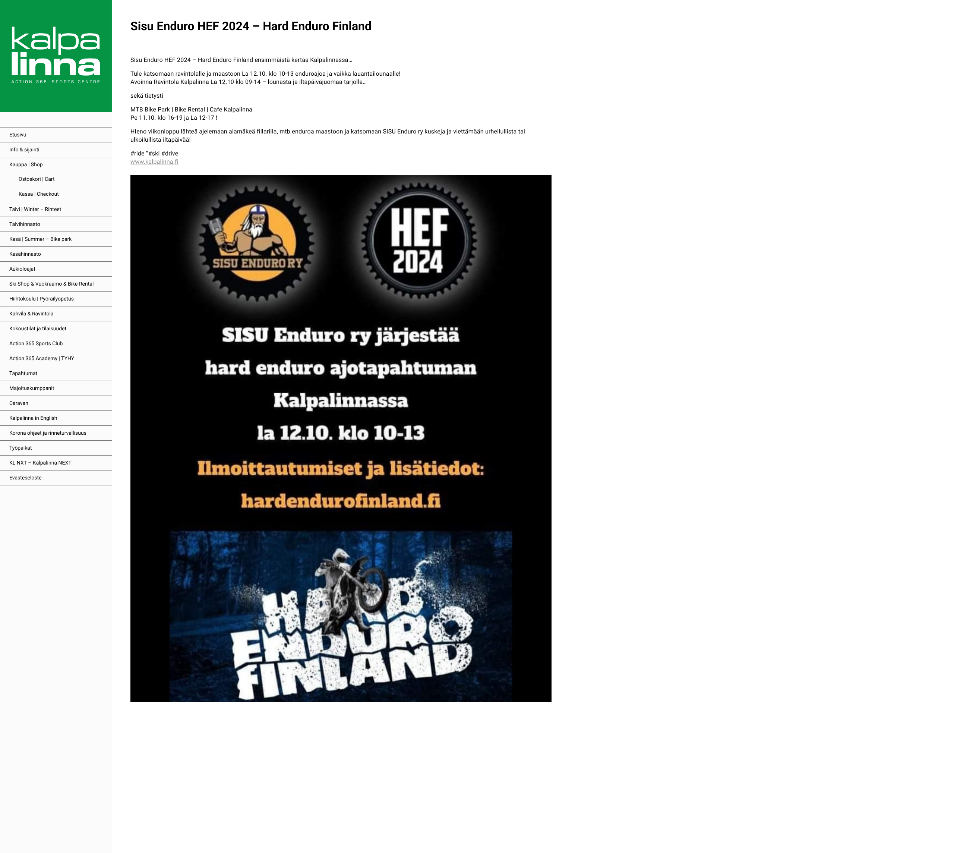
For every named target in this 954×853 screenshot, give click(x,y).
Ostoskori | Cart (37, 179)
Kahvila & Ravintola (31, 314)
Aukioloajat (22, 269)
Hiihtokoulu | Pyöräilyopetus (41, 299)
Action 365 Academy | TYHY (41, 359)
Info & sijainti (24, 150)
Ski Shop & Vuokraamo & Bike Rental (51, 284)
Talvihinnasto (24, 224)
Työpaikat (20, 448)
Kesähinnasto (25, 254)
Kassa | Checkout (39, 194)
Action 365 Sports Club (36, 344)
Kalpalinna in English (33, 418)
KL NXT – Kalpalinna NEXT (40, 463)
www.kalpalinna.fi (154, 161)
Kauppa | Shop (26, 165)
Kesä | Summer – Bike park (40, 239)
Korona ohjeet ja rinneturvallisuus (47, 433)
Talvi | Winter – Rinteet (35, 210)
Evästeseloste (25, 478)
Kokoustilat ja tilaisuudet (37, 329)
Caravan (18, 403)
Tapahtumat (23, 374)
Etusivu (17, 135)
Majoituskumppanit (31, 388)
